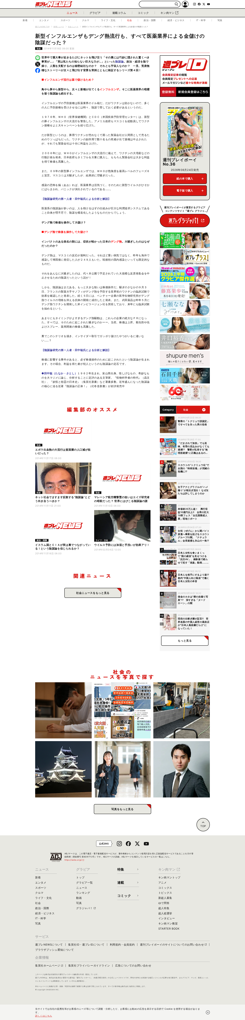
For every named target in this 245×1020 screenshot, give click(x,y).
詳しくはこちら (43, 1015)
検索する (176, 4)
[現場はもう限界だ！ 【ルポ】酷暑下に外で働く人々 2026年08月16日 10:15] (181, 710)
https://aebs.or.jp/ (74, 860)
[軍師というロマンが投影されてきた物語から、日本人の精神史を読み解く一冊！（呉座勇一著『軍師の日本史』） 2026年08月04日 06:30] (181, 769)
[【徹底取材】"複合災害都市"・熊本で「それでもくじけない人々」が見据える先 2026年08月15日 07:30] (63, 769)
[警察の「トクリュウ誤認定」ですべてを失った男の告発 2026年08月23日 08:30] (63, 710)
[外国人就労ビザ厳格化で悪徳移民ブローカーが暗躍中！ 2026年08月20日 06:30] (122, 710)
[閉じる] (208, 1012)
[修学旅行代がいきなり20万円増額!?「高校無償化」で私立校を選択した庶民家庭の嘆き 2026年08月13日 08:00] (122, 769)
